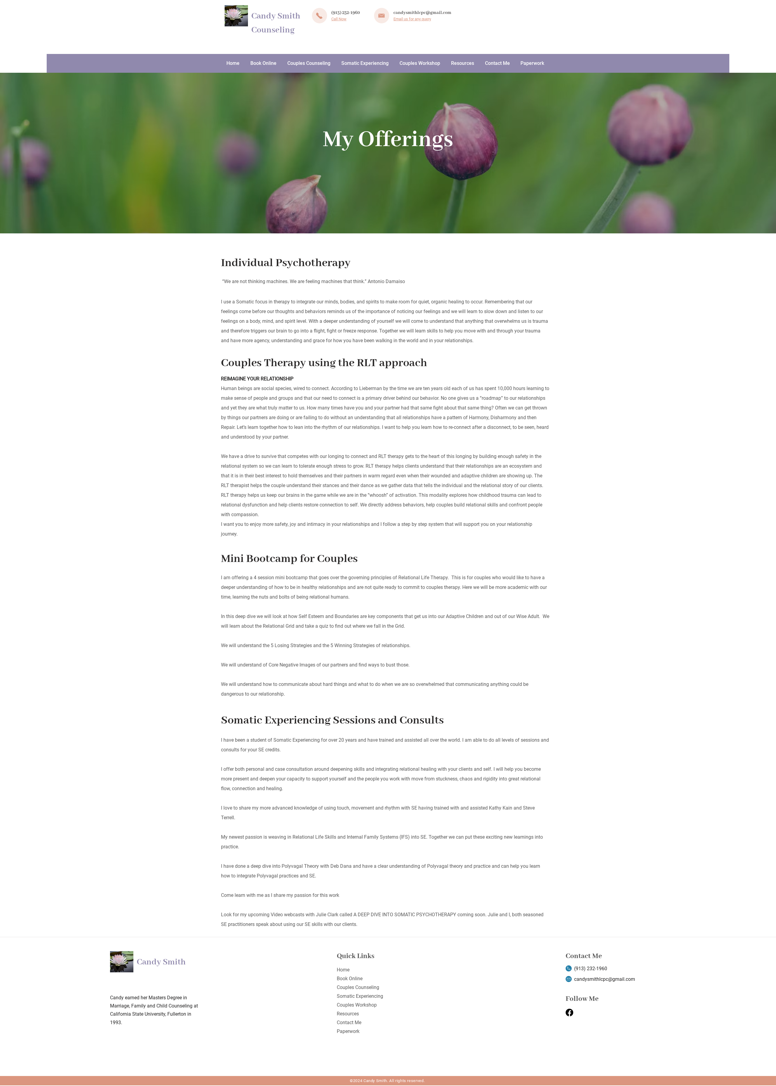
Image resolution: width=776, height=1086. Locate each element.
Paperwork (348, 1031)
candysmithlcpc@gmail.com (422, 12)
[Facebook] (569, 1012)
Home (343, 970)
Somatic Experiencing (360, 996)
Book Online (350, 978)
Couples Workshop (357, 1005)
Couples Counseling (358, 987)
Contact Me (349, 1022)
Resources (348, 1014)
